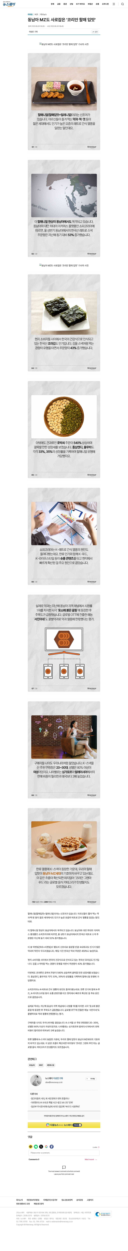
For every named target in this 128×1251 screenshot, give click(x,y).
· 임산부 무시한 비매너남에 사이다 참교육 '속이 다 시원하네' (55, 1106)
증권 (65, 4)
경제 (52, 4)
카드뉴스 (43, 14)
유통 (97, 4)
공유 (96, 32)
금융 (59, 4)
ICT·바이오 (80, 4)
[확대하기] (64, 44)
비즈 (36, 14)
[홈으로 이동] (9, 4)
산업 (71, 4)
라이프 (30, 14)
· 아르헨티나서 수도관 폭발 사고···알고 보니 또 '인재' (51, 1102)
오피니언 (105, 4)
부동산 (90, 4)
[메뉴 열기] (113, 4)
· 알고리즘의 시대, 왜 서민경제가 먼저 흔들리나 (49, 1098)
